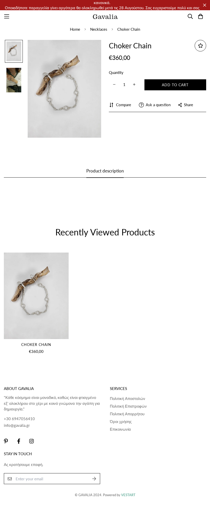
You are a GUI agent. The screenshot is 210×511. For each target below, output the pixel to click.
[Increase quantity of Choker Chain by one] (134, 84)
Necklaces (98, 29)
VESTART (128, 495)
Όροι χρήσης (121, 421)
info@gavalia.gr (17, 425)
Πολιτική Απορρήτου (127, 413)
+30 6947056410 (19, 418)
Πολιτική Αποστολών (127, 398)
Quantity (116, 72)
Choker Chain (36, 344)
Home (75, 29)
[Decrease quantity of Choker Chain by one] (114, 84)
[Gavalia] (105, 16)
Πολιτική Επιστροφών (128, 406)
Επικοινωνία (120, 429)
